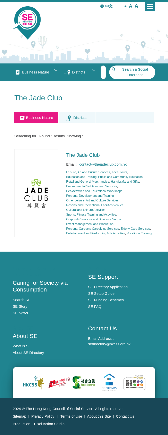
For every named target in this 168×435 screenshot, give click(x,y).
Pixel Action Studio (49, 424)
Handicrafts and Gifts (125, 181)
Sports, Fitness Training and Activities (91, 214)
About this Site (99, 416)
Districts (78, 72)
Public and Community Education (120, 177)
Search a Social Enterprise (135, 72)
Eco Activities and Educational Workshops (94, 191)
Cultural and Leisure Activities (86, 209)
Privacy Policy (43, 416)
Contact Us (125, 416)
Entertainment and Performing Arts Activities (95, 233)
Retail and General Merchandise (87, 181)
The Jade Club (83, 155)
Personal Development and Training (90, 195)
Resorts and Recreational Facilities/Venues (95, 205)
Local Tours (119, 172)
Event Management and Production (89, 224)
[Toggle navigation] (150, 6)
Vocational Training (139, 233)
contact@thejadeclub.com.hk (103, 164)
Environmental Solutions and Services (91, 186)
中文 (109, 6)
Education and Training (81, 177)
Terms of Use (71, 416)
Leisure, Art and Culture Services (88, 172)
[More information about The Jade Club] (36, 193)
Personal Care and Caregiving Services (92, 228)
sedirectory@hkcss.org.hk (109, 344)
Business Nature (35, 72)
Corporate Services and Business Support (94, 219)
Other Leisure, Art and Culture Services (92, 200)
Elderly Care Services (135, 228)
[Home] (28, 23)
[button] (125, 6)
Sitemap (19, 416)
